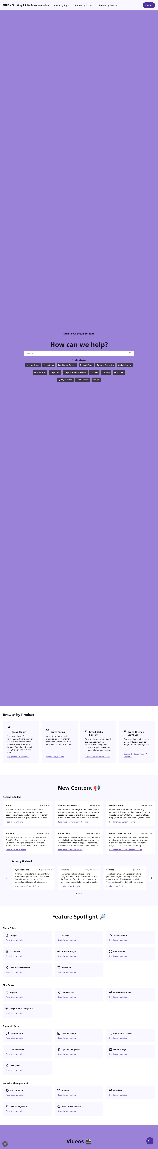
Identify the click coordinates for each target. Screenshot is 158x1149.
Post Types (119, 372)
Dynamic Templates (105, 365)
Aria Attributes (33, 365)
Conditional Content (67, 365)
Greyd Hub (55, 372)
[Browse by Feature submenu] (118, 5)
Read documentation (15, 940)
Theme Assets (82, 379)
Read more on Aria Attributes (70, 849)
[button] (151, 878)
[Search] (130, 353)
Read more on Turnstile (16, 849)
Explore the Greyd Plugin (18, 756)
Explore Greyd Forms (55, 756)
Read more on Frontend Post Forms (73, 822)
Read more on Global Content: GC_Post (125, 849)
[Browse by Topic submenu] (70, 5)
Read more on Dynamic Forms (122, 822)
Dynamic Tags (86, 365)
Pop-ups (106, 372)
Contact (148, 5)
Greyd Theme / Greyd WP (75, 372)
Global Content (124, 365)
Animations (49, 365)
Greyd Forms (40, 372)
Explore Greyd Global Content (97, 756)
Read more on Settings (116, 886)
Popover (94, 372)
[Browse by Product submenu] (94, 5)
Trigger (96, 379)
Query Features (65, 379)
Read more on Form (14, 822)
